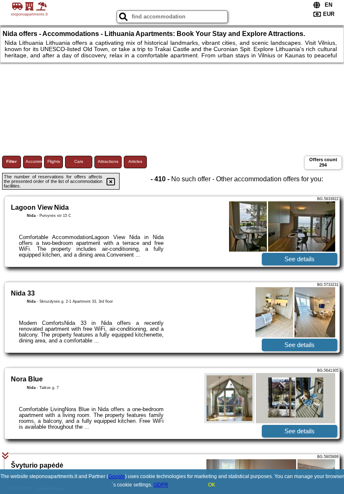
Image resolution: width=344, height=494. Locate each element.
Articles (135, 161)
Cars (78, 161)
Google (116, 476)
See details (299, 258)
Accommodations (34, 161)
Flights (53, 161)
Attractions (108, 161)
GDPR (161, 485)
